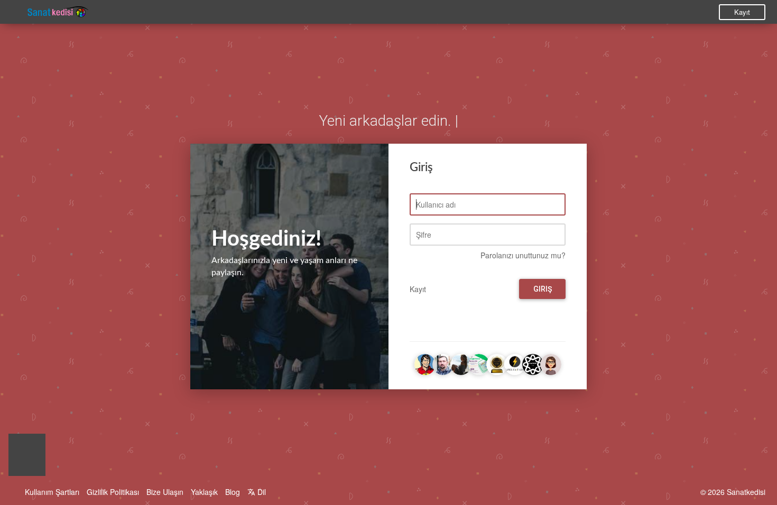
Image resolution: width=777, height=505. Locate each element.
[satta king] (514, 363)
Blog (232, 492)
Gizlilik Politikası (113, 492)
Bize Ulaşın (164, 492)
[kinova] (425, 363)
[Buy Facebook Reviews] (496, 363)
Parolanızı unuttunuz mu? (523, 255)
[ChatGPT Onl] (532, 363)
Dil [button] (260, 492)
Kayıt (742, 12)
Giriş (542, 289)
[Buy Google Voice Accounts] (478, 363)
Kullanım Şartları (52, 492)
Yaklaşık (204, 492)
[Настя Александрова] (460, 363)
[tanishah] (550, 363)
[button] (27, 457)
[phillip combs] (443, 363)
